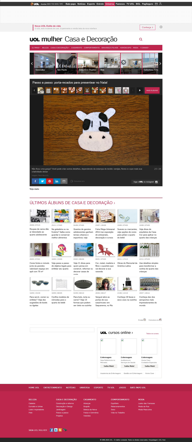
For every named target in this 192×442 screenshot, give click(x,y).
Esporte (91, 4)
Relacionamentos (118, 406)
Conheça (147, 27)
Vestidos (87, 416)
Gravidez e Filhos (109, 48)
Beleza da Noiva (90, 409)
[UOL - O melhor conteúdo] (34, 5)
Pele (30, 412)
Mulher (51, 39)
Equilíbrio (114, 403)
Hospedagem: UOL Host (157, 440)
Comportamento (92, 48)
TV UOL (130, 4)
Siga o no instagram (144, 182)
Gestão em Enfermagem (133, 373)
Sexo (113, 409)
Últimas (35, 48)
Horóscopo (125, 48)
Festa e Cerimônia (90, 412)
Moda (135, 48)
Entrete (100, 4)
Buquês (86, 406)
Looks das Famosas (146, 403)
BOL (138, 4)
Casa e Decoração (91, 39)
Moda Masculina (145, 409)
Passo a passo (62, 412)
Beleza (45, 48)
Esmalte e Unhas (36, 406)
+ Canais (144, 48)
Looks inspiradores (36, 409)
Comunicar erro (154, 320)
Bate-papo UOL (138, 387)
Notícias (81, 4)
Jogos (122, 387)
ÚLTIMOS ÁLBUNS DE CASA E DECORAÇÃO (71, 202)
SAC (61, 4)
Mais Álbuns (152, 90)
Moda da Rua (143, 406)
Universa (109, 4)
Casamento (76, 48)
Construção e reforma (65, 403)
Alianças (87, 403)
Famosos (120, 4)
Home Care (149, 373)
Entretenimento (53, 387)
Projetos (59, 416)
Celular (64, 430)
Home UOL (34, 387)
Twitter (56, 430)
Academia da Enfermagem (110, 373)
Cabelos (32, 403)
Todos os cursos (152, 333)
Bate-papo (71, 4)
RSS (60, 430)
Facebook (52, 430)
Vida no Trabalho (118, 412)
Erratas (140, 320)
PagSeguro (147, 4)
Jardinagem (60, 409)
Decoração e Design (64, 406)
